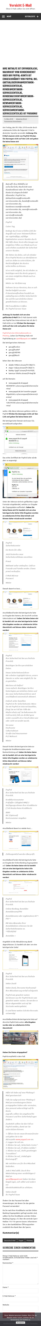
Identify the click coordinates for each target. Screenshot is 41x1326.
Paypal (21, 1240)
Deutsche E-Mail (9, 1240)
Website (6, 1305)
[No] (38, 1319)
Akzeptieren (20, 1322)
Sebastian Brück (21, 119)
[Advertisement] (20, 41)
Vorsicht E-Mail (21, 5)
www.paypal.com (22, 1139)
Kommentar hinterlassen (12, 121)
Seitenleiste (30, 16)
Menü (9, 16)
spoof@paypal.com (23, 338)
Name (6, 1287)
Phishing (30, 1240)
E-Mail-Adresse (9, 1296)
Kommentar (8, 1263)
